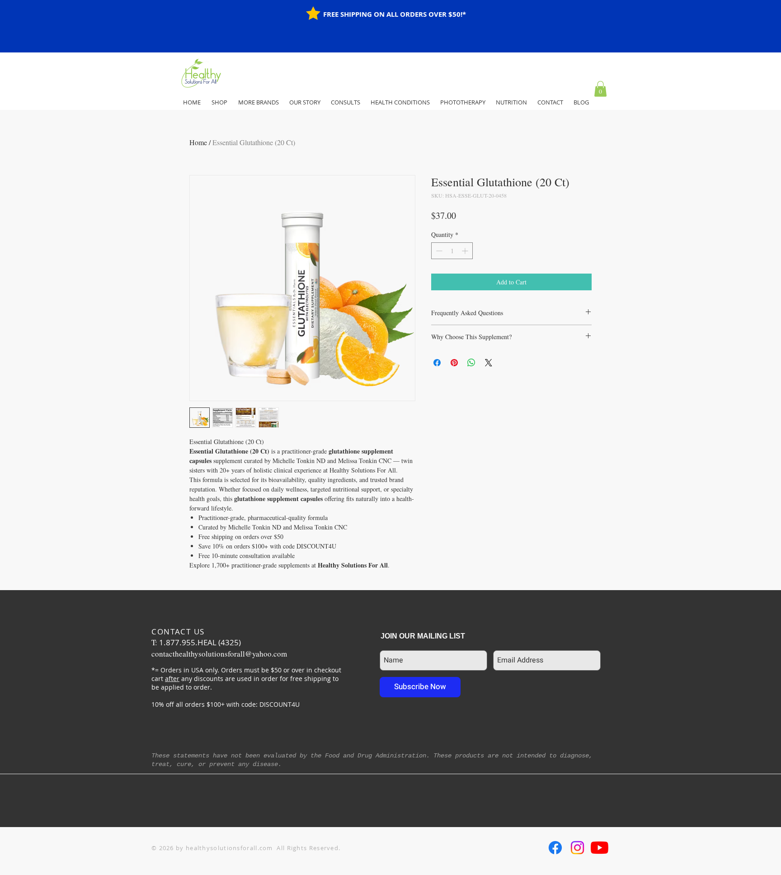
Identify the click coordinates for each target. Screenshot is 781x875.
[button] (600, 89)
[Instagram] (577, 847)
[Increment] (465, 251)
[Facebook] (555, 847)
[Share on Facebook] (437, 362)
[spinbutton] (452, 251)
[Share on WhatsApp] (471, 362)
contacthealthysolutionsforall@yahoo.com (219, 653)
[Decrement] (438, 251)
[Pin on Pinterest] (454, 362)
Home (198, 142)
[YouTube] (599, 847)
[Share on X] (488, 362)
